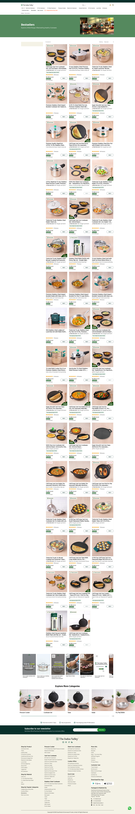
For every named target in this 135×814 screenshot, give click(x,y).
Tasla (45, 796)
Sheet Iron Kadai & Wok (74, 754)
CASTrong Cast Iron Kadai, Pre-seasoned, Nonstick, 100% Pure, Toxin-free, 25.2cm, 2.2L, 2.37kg (55, 484)
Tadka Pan (23, 769)
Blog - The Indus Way (96, 754)
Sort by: (101, 42)
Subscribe (101, 729)
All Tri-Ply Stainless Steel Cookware (53, 783)
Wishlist (93, 758)
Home (22, 13)
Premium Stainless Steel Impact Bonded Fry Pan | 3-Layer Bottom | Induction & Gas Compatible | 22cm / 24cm (79, 295)
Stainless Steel (71, 781)
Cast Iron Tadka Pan (49, 776)
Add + (86, 78)
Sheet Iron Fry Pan (72, 756)
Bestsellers (24, 793)
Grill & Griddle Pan (25, 763)
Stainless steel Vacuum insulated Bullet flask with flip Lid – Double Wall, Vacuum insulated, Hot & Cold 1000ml (56, 634)
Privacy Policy (94, 762)
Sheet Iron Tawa (72, 752)
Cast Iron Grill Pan (49, 769)
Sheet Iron (70, 780)
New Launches (25, 795)
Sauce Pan (24, 765)
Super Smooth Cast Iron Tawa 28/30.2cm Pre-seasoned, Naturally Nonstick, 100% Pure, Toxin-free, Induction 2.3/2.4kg (101, 446)
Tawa (22, 750)
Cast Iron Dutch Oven (49, 774)
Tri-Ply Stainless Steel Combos (75, 769)
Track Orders (94, 767)
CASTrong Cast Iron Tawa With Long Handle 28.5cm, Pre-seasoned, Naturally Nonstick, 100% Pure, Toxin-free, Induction (79, 558)
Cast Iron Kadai (48, 765)
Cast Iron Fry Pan (48, 767)
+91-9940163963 (97, 801)
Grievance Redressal (96, 776)
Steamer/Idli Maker (49, 750)
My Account (94, 769)
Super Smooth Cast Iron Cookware (53, 759)
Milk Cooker (47, 752)
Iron (22, 782)
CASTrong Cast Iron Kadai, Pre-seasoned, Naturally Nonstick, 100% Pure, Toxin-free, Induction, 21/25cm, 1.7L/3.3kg (79, 484)
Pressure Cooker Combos (74, 771)
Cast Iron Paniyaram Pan (50, 771)
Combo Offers (24, 791)
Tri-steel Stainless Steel (27, 780)
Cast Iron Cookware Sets (50, 761)
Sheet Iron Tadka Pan (73, 758)
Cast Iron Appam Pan (49, 772)
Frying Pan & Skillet (26, 754)
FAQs (92, 752)
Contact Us (94, 774)
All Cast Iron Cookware (50, 757)
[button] (30, 8)
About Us (93, 748)
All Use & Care (71, 776)
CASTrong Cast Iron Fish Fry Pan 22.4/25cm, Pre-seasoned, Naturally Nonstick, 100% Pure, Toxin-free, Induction (102, 484)
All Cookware (24, 771)
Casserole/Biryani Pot (50, 789)
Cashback (93, 772)
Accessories (47, 778)
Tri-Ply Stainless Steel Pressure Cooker (54, 748)
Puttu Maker (24, 767)
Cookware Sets (25, 748)
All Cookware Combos (73, 763)
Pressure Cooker (72, 783)
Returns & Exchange (96, 771)
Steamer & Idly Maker (26, 760)
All (23, 8)
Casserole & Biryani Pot (27, 756)
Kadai (45, 787)
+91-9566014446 (97, 798)
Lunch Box (24, 762)
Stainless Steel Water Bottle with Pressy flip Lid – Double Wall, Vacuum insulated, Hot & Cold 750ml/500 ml (79, 259)
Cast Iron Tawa (48, 763)
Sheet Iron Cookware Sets (74, 750)
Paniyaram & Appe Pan (27, 758)
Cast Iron (23, 776)
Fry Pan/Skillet (48, 791)
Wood (22, 784)
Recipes (93, 750)
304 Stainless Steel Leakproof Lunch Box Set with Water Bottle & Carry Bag (56, 331)
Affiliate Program (95, 756)
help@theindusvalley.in (98, 803)
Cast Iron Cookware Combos (75, 765)
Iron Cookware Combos (74, 767)
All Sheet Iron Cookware (74, 748)
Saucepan (47, 795)
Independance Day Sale (27, 789)
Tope (45, 798)
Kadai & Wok (24, 752)
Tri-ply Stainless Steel (26, 778)
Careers (93, 760)
